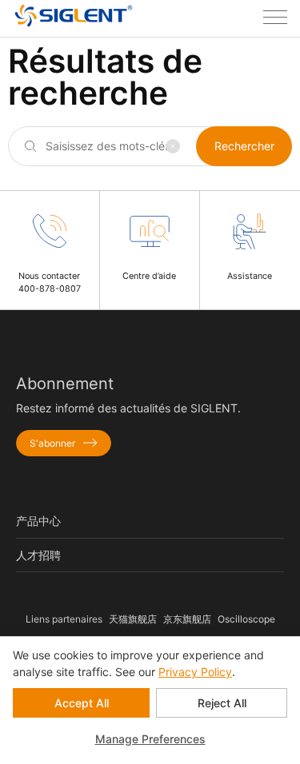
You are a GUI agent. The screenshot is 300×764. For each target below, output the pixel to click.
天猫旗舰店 (133, 619)
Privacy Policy (195, 671)
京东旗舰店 (187, 619)
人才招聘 (38, 555)
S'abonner (52, 443)
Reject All (222, 703)
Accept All (81, 703)
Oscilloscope (246, 619)
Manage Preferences (150, 739)
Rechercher (244, 146)
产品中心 (38, 520)
